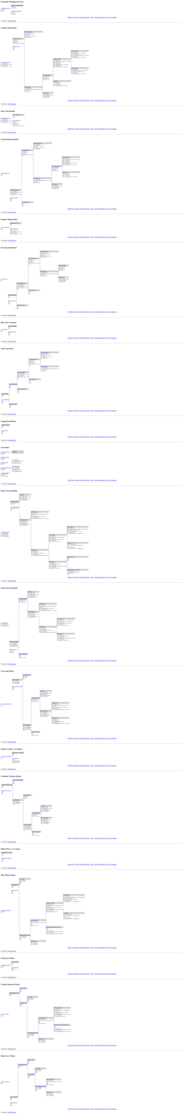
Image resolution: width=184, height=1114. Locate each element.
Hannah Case (51, 561)
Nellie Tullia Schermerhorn (16, 11)
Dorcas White (45, 92)
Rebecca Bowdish (74, 68)
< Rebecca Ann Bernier (5, 1081)
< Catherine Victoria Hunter (6, 703)
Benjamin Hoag (70, 526)
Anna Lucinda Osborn (15, 507)
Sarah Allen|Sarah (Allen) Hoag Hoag (53, 927)
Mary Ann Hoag (28, 87)
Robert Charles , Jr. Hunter (17, 686)
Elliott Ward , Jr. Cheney (6, 790)
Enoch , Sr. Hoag (74, 51)
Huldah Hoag (33, 549)
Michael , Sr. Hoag (57, 59)
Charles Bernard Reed (14, 228)
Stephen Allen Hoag (34, 920)
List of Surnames (111, 17)
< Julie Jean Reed (4, 278)
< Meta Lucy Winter (5, 1014)
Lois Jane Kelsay (15, 758)
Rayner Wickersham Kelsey (6, 467)
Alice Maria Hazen (14, 967)
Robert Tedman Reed (29, 31)
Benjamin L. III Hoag (50, 902)
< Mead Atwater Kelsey (5, 473)
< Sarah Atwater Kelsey (5, 532)
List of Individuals (99, 17)
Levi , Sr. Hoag (52, 534)
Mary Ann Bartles (16, 46)
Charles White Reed (17, 120)
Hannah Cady (33, 941)
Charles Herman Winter (22, 1064)
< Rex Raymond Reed (5, 173)
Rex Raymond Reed (12, 331)
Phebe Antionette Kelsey (5, 451)
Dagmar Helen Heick (14, 197)
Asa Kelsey (22, 494)
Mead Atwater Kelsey (23, 598)
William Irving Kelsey (5, 457)
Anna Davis (55, 81)
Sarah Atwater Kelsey (27, 724)
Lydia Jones (69, 542)
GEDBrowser (12, 21)
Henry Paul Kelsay (13, 649)
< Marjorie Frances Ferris (6, 8)
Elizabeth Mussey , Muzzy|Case (73, 569)
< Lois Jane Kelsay (4, 622)
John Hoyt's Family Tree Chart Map (78, 17)
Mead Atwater (33, 511)
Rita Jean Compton (12, 300)
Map (91, 17)
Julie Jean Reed (4, 430)
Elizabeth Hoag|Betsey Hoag (24, 935)
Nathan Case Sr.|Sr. (71, 556)
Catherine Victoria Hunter (6, 858)
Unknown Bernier (13, 1102)
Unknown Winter (14, 890)
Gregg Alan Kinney (5, 399)
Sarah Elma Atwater (16, 466)
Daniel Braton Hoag (47, 75)
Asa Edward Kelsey (4, 462)
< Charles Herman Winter (6, 910)
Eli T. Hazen (21, 878)
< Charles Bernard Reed (5, 62)
